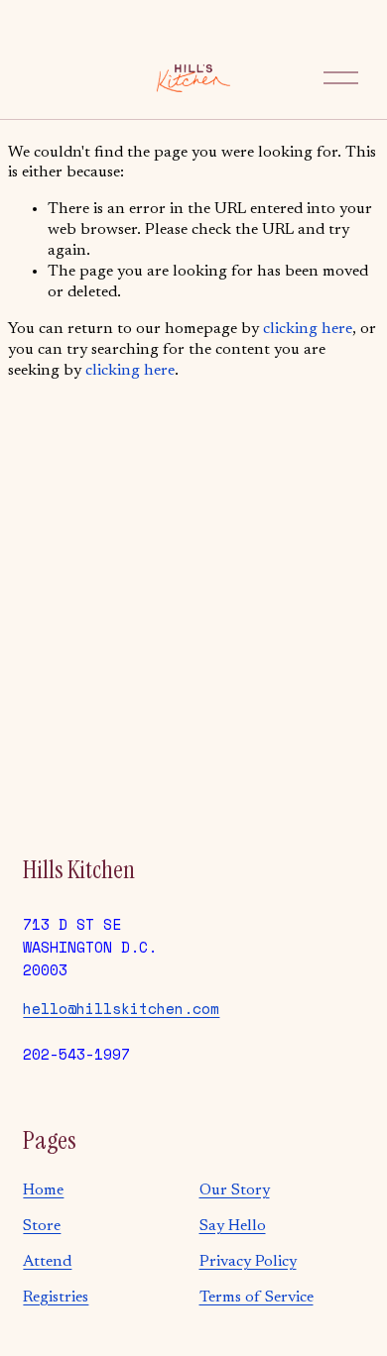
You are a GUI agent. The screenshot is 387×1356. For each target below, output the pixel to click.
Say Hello (232, 1226)
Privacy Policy (248, 1262)
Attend (47, 1262)
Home (43, 1190)
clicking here (307, 329)
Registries (55, 1297)
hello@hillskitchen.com (121, 1008)
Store (42, 1226)
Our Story (234, 1190)
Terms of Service (256, 1297)
